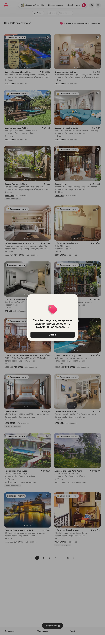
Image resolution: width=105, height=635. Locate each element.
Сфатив (52, 334)
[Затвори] (74, 297)
